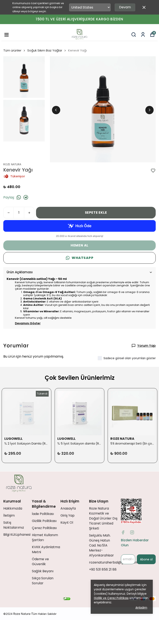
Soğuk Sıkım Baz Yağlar (44, 50)
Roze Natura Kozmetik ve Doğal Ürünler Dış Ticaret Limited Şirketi (103, 518)
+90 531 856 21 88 (103, 569)
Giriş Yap (67, 515)
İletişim (9, 515)
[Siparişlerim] (143, 34)
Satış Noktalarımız (13, 525)
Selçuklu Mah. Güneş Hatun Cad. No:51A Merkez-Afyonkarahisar (101, 545)
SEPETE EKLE (96, 212)
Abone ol (146, 559)
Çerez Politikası (44, 528)
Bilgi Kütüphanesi (16, 534)
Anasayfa (68, 508)
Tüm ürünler (12, 50)
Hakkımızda (12, 508)
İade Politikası (43, 513)
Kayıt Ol (66, 522)
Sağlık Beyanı (42, 571)
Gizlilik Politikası (44, 520)
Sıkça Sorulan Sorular (42, 581)
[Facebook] (123, 532)
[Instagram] (132, 532)
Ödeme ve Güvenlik (40, 561)
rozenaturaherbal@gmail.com (113, 562)
